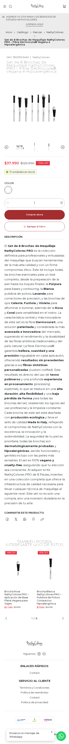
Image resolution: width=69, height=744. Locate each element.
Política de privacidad (34, 702)
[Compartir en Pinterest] (33, 519)
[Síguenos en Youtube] (44, 654)
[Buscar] (10, 6)
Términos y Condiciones (34, 687)
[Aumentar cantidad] (62, 203)
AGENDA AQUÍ (34, 24)
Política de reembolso (34, 692)
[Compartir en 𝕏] (16, 519)
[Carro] (64, 6)
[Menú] (4, 6)
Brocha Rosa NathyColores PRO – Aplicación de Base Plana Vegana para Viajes (16, 597)
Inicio (9, 32)
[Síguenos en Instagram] (39, 654)
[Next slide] (62, 147)
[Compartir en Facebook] (7, 519)
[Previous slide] (7, 147)
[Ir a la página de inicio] (37, 6)
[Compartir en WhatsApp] (25, 519)
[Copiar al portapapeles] (42, 519)
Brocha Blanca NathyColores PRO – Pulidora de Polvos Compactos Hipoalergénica (49, 597)
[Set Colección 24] (8, 190)
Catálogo (22, 32)
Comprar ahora (34, 214)
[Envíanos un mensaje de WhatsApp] (61, 736)
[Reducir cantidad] (8, 203)
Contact (35, 672)
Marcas (37, 32)
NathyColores (54, 32)
